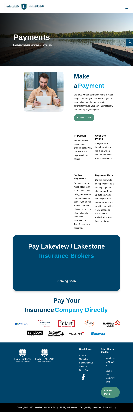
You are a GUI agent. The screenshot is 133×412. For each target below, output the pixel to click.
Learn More (108, 392)
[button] (129, 42)
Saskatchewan (86, 363)
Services (83, 366)
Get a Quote (84, 370)
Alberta (82, 355)
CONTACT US (84, 117)
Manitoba (83, 359)
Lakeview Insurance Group (26, 45)
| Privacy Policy (108, 407)
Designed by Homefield (90, 407)
